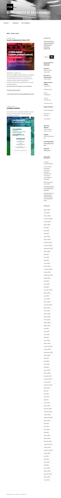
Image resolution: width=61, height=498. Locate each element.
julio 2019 (46, 328)
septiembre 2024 (48, 248)
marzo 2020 (47, 319)
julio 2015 (46, 456)
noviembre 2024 (48, 245)
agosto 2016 (47, 420)
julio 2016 (46, 423)
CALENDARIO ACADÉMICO (13, 108)
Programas (16, 23)
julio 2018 (46, 358)
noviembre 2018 (48, 346)
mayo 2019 (47, 334)
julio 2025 (46, 227)
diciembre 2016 (48, 408)
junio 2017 (46, 393)
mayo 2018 (47, 364)
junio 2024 (46, 257)
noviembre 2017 (48, 379)
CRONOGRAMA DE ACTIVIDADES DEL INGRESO (49, 188)
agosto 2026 (47, 210)
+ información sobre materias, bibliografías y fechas (20, 94)
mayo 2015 (47, 462)
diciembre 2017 (48, 376)
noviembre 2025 (48, 218)
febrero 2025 (47, 239)
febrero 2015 (47, 471)
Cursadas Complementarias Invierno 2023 (18, 40)
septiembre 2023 (48, 275)
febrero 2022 (47, 301)
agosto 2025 (47, 224)
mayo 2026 (47, 212)
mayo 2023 (47, 284)
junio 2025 (46, 230)
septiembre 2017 (48, 385)
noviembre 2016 (48, 411)
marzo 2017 (47, 402)
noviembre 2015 (48, 444)
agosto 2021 (47, 307)
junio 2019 (46, 331)
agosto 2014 (47, 477)
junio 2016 (46, 426)
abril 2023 (46, 287)
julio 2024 (46, 254)
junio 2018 (46, 361)
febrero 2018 (47, 373)
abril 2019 (46, 337)
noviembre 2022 (48, 290)
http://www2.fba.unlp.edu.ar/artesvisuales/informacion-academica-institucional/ (49, 45)
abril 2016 (46, 432)
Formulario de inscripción (13, 90)
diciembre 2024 (48, 242)
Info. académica (26, 23)
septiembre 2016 (48, 417)
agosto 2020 (47, 316)
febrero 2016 (47, 438)
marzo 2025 (47, 236)
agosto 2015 (47, 453)
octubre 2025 (47, 221)
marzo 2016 (47, 435)
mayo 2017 (46, 396)
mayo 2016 (47, 429)
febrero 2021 (47, 313)
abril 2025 (46, 233)
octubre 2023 (47, 272)
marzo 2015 (47, 468)
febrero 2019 (47, 343)
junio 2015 (46, 459)
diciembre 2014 (48, 474)
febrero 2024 (47, 266)
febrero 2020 (47, 322)
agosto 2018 (47, 355)
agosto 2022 (47, 293)
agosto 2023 (47, 278)
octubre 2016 (47, 414)
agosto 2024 (47, 251)
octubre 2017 (47, 382)
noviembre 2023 (48, 269)
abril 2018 (46, 367)
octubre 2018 (47, 349)
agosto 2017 (47, 388)
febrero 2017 (47, 405)
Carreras (6, 23)
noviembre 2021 (48, 304)
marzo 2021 (47, 310)
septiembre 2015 (48, 450)
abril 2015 (46, 465)
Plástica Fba (47, 150)
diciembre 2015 (48, 441)
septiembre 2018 (48, 352)
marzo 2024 (47, 263)
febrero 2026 (47, 215)
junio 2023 (46, 281)
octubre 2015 (47, 447)
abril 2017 (46, 399)
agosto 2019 (47, 325)
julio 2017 (46, 391)
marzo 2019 (47, 340)
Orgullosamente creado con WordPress (16, 494)
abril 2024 (46, 260)
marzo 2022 (47, 299)
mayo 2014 (47, 480)
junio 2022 (46, 296)
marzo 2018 (47, 370)
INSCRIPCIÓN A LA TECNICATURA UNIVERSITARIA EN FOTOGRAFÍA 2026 (49, 197)
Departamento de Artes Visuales (29, 12)
